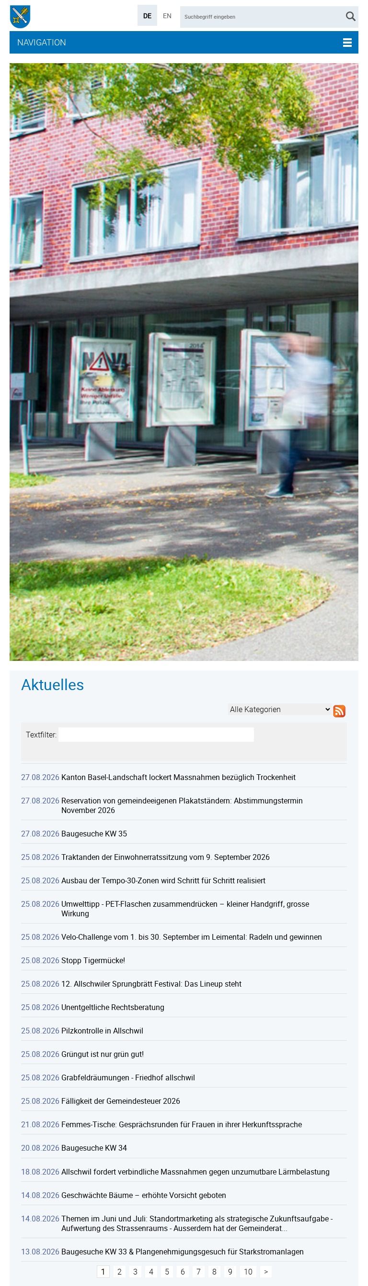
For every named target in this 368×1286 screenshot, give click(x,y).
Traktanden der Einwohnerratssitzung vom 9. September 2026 (165, 857)
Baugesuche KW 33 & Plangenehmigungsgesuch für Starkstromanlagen (182, 1251)
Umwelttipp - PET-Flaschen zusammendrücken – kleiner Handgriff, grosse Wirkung (185, 908)
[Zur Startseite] (20, 18)
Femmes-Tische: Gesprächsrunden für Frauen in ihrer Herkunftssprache (181, 1124)
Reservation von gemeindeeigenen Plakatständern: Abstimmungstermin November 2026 (182, 805)
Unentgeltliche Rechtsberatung (112, 1007)
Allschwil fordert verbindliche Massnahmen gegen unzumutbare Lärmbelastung (195, 1171)
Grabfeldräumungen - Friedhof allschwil (128, 1077)
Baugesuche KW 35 (94, 833)
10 (248, 1271)
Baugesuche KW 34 (94, 1148)
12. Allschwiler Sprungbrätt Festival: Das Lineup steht (151, 984)
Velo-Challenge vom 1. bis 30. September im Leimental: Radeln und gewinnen (191, 937)
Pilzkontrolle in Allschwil (102, 1030)
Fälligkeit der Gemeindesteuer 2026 (120, 1101)
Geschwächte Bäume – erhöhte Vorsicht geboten (143, 1195)
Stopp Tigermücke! (93, 960)
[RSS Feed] (339, 717)
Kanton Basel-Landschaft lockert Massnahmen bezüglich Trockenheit (178, 777)
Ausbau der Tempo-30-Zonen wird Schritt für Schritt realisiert (163, 880)
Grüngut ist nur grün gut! (102, 1054)
